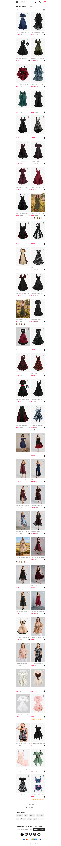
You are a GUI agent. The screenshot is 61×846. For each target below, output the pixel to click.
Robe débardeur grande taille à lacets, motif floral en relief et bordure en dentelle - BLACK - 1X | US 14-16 (38, 293)
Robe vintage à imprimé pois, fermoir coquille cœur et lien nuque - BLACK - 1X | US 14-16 (38, 242)
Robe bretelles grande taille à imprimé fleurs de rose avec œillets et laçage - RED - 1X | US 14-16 (38, 373)
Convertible (40, 815)
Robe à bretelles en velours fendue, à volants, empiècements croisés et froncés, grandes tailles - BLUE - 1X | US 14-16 (38, 479)
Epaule (35, 819)
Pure (26, 815)
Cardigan (19, 815)
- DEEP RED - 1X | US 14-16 (22, 348)
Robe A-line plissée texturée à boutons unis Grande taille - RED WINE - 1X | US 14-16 (38, 187)
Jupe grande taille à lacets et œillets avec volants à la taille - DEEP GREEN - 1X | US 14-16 (23, 319)
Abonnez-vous (39, 829)
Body (29, 819)
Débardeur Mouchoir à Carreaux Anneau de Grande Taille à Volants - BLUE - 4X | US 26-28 (38, 425)
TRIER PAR (29, 10)
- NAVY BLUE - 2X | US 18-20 (38, 794)
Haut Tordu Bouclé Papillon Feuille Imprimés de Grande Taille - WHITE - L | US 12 (23, 689)
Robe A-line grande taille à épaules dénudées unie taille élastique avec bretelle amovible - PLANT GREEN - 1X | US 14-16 (38, 213)
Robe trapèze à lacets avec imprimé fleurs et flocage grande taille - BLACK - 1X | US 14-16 (38, 267)
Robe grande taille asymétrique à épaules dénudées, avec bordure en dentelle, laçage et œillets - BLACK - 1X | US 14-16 (23, 136)
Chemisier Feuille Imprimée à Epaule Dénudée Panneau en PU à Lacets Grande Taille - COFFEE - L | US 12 (38, 637)
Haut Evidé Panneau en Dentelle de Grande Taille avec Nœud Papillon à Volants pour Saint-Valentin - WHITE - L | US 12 (23, 714)
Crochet (23, 819)
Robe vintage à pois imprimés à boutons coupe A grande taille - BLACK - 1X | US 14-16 (23, 293)
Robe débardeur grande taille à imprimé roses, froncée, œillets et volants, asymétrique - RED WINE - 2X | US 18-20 (23, 505)
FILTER (41, 10)
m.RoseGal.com (23, 2)
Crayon (32, 815)
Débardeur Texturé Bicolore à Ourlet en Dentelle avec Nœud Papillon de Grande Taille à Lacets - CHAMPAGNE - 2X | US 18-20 (23, 637)
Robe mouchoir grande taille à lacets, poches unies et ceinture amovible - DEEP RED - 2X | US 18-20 (38, 611)
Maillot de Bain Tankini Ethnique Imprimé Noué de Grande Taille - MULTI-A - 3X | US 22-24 (23, 743)
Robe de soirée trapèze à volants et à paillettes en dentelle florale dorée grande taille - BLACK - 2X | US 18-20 (23, 611)
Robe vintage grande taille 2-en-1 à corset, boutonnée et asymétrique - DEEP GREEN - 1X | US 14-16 (38, 58)
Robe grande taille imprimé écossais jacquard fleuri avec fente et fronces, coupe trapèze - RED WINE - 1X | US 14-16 (23, 187)
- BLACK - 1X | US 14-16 (36, 161)
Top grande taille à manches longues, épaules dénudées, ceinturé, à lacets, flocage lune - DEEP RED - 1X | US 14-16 (23, 84)
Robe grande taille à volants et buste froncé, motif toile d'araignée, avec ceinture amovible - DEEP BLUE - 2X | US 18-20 (23, 585)
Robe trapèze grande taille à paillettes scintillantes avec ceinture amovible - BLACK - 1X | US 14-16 (38, 348)
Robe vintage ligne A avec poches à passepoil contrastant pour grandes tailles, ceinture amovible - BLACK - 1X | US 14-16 (23, 399)
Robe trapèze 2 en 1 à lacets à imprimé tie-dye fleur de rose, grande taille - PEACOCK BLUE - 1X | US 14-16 (38, 84)
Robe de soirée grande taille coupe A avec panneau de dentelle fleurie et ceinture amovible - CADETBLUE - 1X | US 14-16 (23, 32)
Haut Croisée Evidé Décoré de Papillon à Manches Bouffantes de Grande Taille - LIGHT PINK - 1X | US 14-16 (23, 663)
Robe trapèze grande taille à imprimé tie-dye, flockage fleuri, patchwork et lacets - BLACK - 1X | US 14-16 (23, 213)
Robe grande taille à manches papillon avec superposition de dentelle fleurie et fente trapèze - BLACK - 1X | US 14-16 (38, 319)
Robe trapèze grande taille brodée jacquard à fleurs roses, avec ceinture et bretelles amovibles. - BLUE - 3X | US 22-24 (23, 454)
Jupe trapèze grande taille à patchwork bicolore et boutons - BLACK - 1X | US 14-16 (23, 425)
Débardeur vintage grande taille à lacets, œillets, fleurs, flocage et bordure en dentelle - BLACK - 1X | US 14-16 (23, 242)
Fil (17, 819)
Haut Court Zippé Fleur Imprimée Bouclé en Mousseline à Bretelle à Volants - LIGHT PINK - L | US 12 (38, 714)
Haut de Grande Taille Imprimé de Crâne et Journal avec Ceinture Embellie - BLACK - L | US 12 (38, 663)
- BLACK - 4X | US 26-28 (21, 794)
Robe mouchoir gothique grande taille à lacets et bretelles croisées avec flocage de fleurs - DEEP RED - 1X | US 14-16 (38, 557)
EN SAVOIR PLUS (30, 807)
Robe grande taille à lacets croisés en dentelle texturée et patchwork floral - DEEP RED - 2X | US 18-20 (23, 479)
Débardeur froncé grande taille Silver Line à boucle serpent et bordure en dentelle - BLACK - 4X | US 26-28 (38, 743)
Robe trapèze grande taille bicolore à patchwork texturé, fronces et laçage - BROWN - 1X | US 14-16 (23, 267)
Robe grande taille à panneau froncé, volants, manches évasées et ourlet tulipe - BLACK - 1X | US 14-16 (38, 110)
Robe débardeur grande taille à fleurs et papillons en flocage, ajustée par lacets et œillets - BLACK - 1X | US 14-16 (38, 399)
